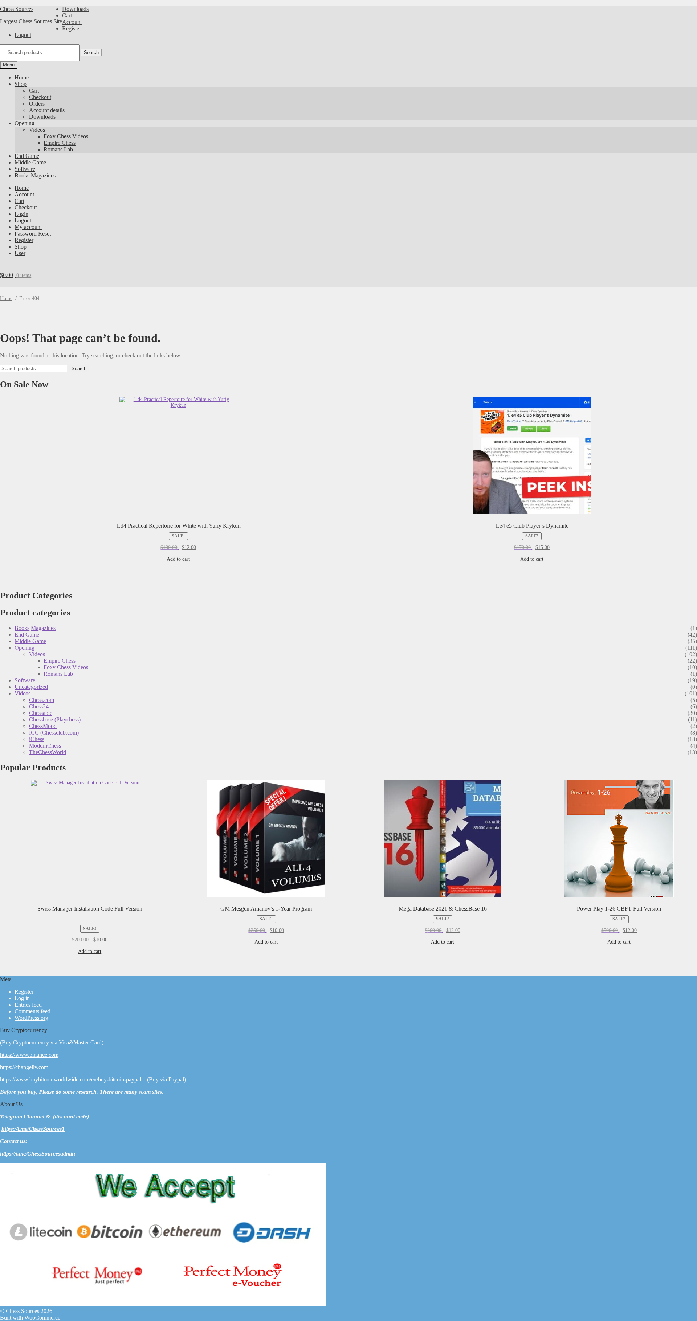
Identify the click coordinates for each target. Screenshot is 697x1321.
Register (71, 28)
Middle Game (30, 162)
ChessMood (43, 726)
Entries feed (28, 1005)
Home (22, 77)
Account (72, 22)
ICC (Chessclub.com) (54, 732)
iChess (36, 739)
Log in (22, 998)
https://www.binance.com (29, 1055)
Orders (37, 104)
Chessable (40, 713)
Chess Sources (16, 9)
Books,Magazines (35, 175)
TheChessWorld (47, 752)
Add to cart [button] (178, 559)
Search (91, 52)
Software (25, 169)
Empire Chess (60, 143)
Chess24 (39, 706)
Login (21, 214)
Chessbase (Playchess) (55, 719)
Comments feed (32, 1011)
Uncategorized (31, 687)
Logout (23, 35)
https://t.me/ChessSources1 (33, 1129)
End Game (27, 156)
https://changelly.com (24, 1067)
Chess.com (41, 700)
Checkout (40, 97)
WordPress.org (31, 1018)
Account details (47, 110)
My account (28, 227)
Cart (67, 15)
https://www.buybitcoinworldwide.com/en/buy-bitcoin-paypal (70, 1079)
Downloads (75, 9)
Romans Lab (58, 149)
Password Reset (33, 233)
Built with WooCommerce (30, 1317)
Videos (37, 130)
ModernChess (45, 746)
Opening (24, 123)
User (20, 253)
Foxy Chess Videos (66, 136)
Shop (21, 84)
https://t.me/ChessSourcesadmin (37, 1153)
